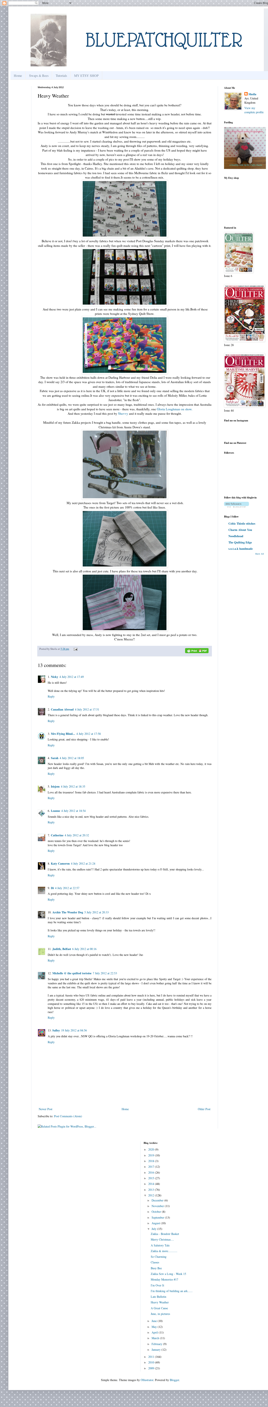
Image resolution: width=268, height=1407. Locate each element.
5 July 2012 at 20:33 (96, 912)
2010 (151, 1362)
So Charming (158, 1257)
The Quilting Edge (240, 542)
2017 (151, 1167)
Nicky (54, 677)
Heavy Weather (160, 1302)
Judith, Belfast (61, 949)
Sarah (54, 758)
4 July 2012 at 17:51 (87, 709)
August (156, 1223)
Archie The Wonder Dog (67, 912)
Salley (56, 1030)
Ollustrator (147, 1380)
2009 (151, 1368)
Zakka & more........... (164, 1251)
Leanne (55, 810)
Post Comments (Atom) (68, 1116)
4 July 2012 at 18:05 (72, 758)
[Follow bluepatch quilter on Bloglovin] (236, 506)
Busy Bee (156, 1268)
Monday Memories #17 (164, 1279)
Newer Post (45, 1109)
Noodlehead (235, 536)
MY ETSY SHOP (86, 75)
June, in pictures (160, 1314)
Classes (155, 1262)
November (158, 1206)
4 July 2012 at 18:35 (73, 786)
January (156, 1350)
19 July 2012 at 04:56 (74, 1030)
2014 (151, 1184)
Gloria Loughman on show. (174, 409)
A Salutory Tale (160, 1245)
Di (52, 888)
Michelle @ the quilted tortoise (71, 973)
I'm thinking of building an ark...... (172, 1291)
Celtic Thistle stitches (241, 523)
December (158, 1200)
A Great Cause (159, 1308)
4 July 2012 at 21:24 (83, 863)
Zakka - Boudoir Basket (165, 1234)
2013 (151, 1190)
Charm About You (240, 530)
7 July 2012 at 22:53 (105, 973)
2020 (151, 1149)
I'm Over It (157, 1285)
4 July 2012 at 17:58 (88, 734)
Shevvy (123, 413)
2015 (151, 1178)
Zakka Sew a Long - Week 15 (168, 1274)
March (156, 1338)
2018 (151, 1161)
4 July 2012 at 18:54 (73, 811)
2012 (151, 1195)
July (154, 1229)
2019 (151, 1155)
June (155, 1321)
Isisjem (55, 786)
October (157, 1212)
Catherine (57, 835)
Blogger (174, 1380)
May (155, 1327)
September (158, 1217)
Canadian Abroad (62, 709)
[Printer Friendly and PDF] (197, 651)
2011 (151, 1357)
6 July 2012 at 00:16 (84, 949)
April (155, 1332)
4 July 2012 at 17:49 (71, 677)
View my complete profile (254, 110)
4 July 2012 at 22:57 (67, 888)
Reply (51, 696)
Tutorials (61, 75)
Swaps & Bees (39, 75)
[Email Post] (74, 649)
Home (18, 75)
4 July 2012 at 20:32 (77, 835)
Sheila (252, 94)
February (157, 1344)
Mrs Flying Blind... (63, 733)
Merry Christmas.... (162, 1239)
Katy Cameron (60, 863)
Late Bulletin (158, 1297)
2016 (151, 1172)
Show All (259, 553)
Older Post (204, 1109)
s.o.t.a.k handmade (240, 548)
